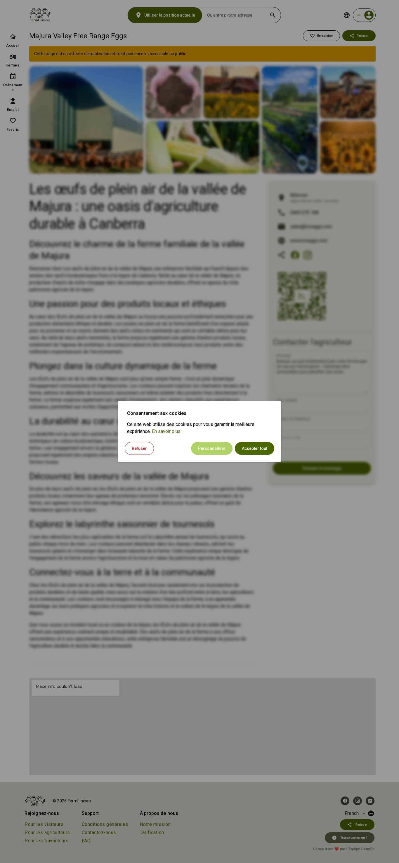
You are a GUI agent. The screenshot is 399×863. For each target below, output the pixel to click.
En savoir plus (166, 431)
